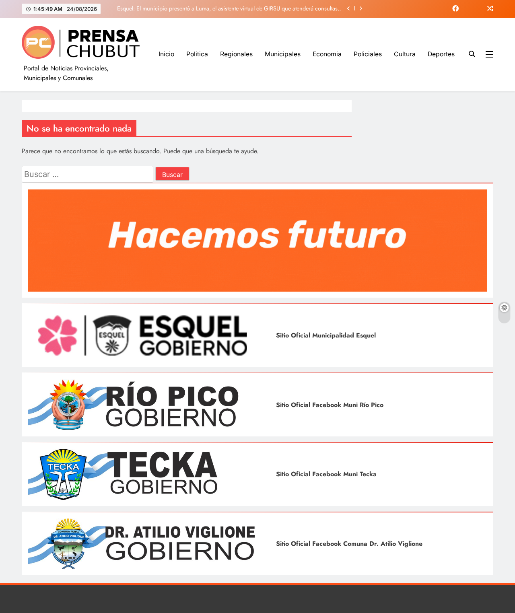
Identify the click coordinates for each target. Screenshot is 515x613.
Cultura (405, 54)
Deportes (441, 54)
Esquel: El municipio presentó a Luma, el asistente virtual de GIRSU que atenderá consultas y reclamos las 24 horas (229, 8)
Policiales (368, 54)
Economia (327, 54)
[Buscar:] (88, 174)
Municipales (283, 54)
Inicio (166, 54)
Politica (197, 54)
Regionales (236, 54)
